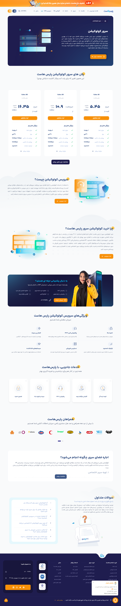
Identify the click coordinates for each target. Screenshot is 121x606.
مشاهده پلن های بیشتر (60, 162)
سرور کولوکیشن (97, 21)
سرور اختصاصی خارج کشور (89, 579)
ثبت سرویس (62, 201)
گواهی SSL (75, 570)
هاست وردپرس (113, 573)
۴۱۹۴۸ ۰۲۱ (44, 300)
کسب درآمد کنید (74, 573)
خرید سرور (76, 480)
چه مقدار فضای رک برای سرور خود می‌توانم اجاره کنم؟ (33, 510)
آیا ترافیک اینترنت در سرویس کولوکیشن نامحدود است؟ (34, 517)
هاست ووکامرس (113, 576)
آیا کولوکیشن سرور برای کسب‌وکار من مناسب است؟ (35, 504)
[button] (59, 441)
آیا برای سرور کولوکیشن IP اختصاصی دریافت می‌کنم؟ (33, 524)
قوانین (59, 573)
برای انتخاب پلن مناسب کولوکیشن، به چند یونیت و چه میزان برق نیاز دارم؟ (34, 537)
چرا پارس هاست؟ (57, 566)
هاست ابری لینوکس (112, 579)
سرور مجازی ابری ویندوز (89, 566)
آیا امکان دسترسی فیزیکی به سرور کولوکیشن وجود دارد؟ (36, 531)
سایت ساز (75, 566)
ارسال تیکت (59, 300)
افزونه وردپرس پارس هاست (71, 576)
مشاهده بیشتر (61, 476)
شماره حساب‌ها (57, 579)
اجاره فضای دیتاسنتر (90, 582)
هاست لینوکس (113, 570)
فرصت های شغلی (57, 582)
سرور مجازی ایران (91, 573)
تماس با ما (58, 570)
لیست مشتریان (57, 576)
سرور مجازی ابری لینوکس (89, 570)
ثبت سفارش (96, 118)
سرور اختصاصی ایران (90, 576)
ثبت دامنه (114, 566)
